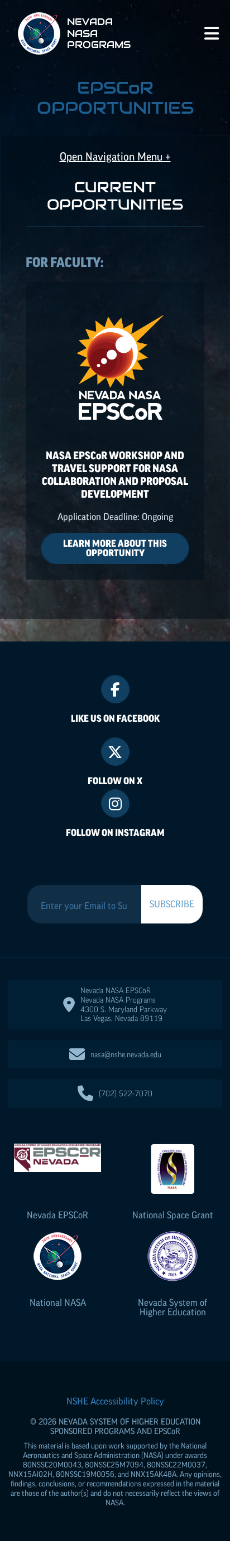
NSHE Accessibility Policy (115, 1401)
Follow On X (115, 781)
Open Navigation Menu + (115, 157)
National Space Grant (172, 1215)
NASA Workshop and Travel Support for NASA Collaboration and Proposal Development (115, 474)
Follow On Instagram (115, 833)
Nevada (57, 1215)
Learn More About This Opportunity (115, 548)
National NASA (58, 1302)
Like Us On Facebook (115, 718)
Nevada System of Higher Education (172, 1307)
